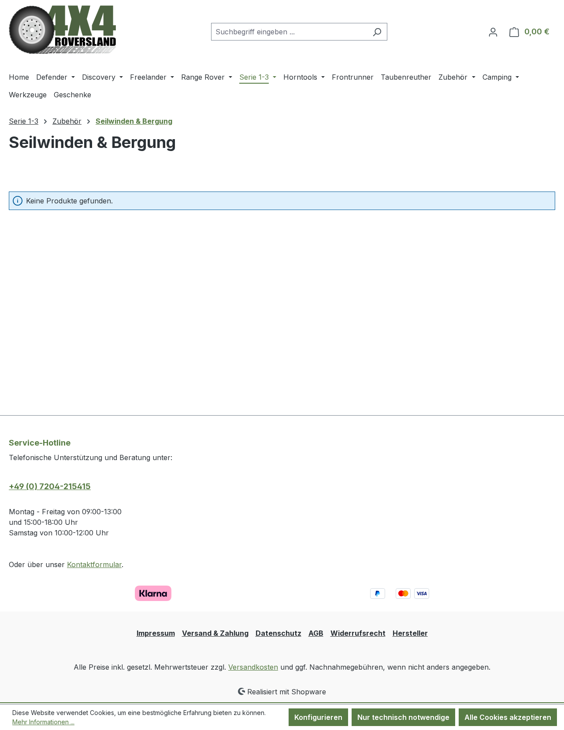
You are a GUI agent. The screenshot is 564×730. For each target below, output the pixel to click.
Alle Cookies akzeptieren (507, 717)
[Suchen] (377, 32)
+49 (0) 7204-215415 (50, 486)
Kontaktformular (94, 564)
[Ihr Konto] (493, 32)
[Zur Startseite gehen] (62, 29)
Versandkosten (253, 667)
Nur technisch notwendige (403, 717)
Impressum (156, 633)
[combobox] (289, 32)
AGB (315, 633)
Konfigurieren (318, 717)
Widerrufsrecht (358, 633)
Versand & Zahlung (215, 633)
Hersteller (410, 633)
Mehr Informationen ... (43, 722)
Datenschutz (278, 633)
